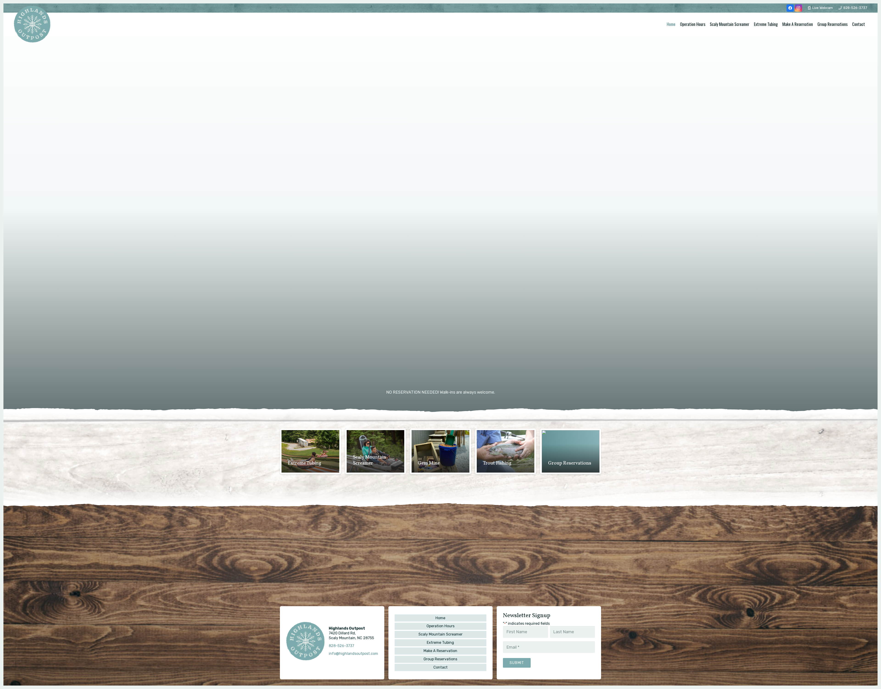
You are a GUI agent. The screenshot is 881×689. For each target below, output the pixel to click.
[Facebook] (790, 8)
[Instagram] (798, 8)
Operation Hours (440, 626)
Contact (440, 667)
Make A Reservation (440, 651)
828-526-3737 (341, 646)
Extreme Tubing (440, 642)
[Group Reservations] (570, 451)
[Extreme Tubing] (310, 451)
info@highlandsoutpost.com (353, 653)
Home (440, 618)
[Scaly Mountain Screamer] (375, 451)
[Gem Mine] (440, 451)
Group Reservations (440, 659)
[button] (867, 24)
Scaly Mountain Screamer (440, 634)
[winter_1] (32, 24)
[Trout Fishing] (505, 451)
